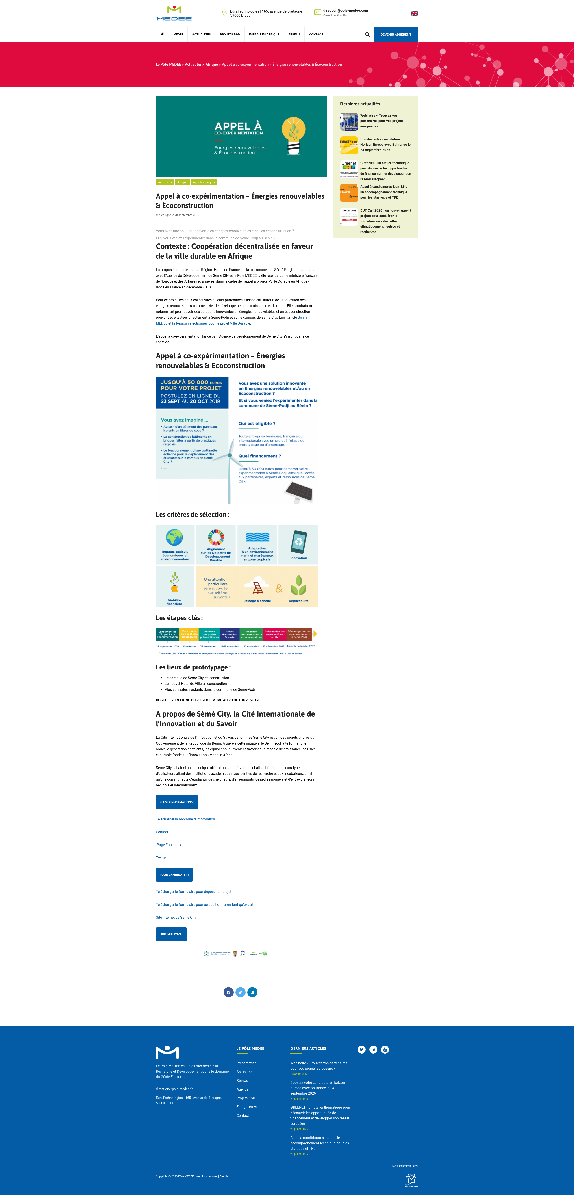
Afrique (182, 182)
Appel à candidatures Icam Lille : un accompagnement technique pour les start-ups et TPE (384, 192)
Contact (316, 34)
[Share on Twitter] (240, 992)
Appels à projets (204, 182)
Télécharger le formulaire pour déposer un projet (193, 892)
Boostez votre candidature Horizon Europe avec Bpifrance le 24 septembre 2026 (385, 144)
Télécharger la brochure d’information (185, 819)
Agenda (243, 1089)
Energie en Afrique (264, 34)
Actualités (201, 34)
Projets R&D (230, 34)
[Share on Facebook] (229, 992)
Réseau (294, 34)
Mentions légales (206, 1176)
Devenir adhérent (396, 34)
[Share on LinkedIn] (252, 992)
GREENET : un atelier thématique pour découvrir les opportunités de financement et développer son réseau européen (385, 171)
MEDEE (178, 34)
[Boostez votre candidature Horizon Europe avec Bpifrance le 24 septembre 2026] (349, 145)
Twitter (161, 858)
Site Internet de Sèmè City (176, 917)
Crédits (224, 1176)
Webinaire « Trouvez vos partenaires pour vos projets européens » (381, 120)
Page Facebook (168, 845)
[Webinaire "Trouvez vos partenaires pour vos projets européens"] (349, 122)
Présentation (247, 1063)
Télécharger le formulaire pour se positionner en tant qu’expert (205, 905)
